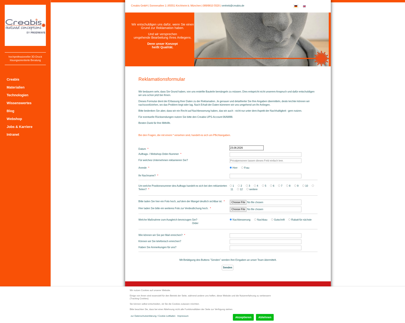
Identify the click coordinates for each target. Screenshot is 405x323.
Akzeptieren (243, 317)
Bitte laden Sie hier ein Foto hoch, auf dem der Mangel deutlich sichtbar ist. (180, 201)
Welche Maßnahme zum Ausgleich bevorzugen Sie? (167, 219)
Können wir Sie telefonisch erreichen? (159, 241)
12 (241, 189)
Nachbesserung (241, 219)
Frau (246, 167)
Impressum (183, 316)
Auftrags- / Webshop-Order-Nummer (158, 154)
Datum (142, 149)
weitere (253, 189)
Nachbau (262, 219)
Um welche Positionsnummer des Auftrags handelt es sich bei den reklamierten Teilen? (182, 187)
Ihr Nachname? (147, 175)
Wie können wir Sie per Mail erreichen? (160, 235)
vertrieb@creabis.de (233, 5)
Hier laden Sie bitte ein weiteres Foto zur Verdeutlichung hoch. (173, 208)
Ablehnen (264, 317)
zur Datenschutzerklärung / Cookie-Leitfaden (153, 316)
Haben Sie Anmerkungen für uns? (157, 247)
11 (232, 189)
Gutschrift (279, 219)
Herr (235, 167)
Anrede (142, 167)
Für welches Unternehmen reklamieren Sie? (163, 160)
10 (306, 185)
